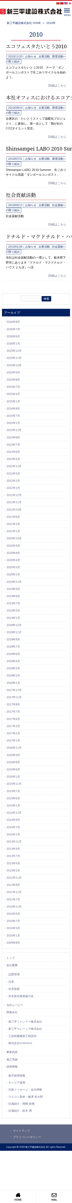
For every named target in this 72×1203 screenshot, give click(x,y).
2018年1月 (13, 683)
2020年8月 (13, 553)
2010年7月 (13, 921)
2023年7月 (13, 445)
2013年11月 (14, 842)
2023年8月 (13, 437)
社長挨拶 (14, 989)
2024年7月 (13, 416)
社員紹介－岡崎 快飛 (21, 1104)
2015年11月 (14, 784)
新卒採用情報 (16, 1076)
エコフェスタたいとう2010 (36, 46)
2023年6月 (13, 452)
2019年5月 (13, 610)
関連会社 (12, 1012)
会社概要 (12, 965)
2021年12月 (14, 495)
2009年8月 (13, 943)
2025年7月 (13, 387)
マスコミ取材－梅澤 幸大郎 (25, 1097)
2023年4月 (13, 459)
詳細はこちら (57, 86)
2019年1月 (13, 618)
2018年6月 (13, 654)
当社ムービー (14, 1005)
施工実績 (12, 1059)
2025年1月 (13, 401)
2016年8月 (13, 762)
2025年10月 (14, 365)
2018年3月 (13, 668)
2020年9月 (13, 546)
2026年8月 (13, 322)
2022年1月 (13, 488)
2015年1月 (13, 805)
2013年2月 (13, 870)
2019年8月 (13, 596)
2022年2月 (13, 481)
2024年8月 (13, 409)
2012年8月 (13, 885)
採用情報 (12, 1067)
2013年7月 (13, 856)
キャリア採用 (16, 1083)
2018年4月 (13, 661)
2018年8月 (13, 639)
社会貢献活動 (21, 195)
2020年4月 (13, 560)
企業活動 (44, 56)
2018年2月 (13, 675)
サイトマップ (21, 1131)
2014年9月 (13, 820)
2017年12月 (14, 690)
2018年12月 (14, 625)
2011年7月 (13, 899)
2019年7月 (13, 603)
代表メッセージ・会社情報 (25, 1090)
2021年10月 (14, 510)
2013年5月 (13, 863)
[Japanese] (70, 3)
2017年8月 (13, 704)
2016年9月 (13, 755)
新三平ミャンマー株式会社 (25, 1022)
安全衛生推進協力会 (21, 996)
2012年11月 (14, 878)
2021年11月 (14, 502)
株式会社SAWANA (20, 1043)
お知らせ (30, 56)
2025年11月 (14, 358)
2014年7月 (13, 827)
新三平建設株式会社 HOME (24, 23)
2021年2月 (13, 524)
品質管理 (14, 974)
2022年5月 (13, 473)
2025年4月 (13, 394)
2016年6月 (13, 769)
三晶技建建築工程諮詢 (22, 1036)
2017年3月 (13, 726)
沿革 (11, 982)
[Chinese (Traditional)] (62, 3)
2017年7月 (13, 712)
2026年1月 (13, 344)
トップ (10, 958)
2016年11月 (14, 748)
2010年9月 (13, 914)
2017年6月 (13, 719)
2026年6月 (13, 336)
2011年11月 (14, 892)
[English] (66, 3)
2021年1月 (13, 531)
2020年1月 (13, 574)
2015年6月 (13, 798)
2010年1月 (13, 935)
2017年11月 (14, 697)
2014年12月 (14, 813)
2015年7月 (13, 791)
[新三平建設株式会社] (31, 12)
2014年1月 (13, 834)
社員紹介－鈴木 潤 (20, 1111)
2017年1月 (13, 740)
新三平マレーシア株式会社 (25, 1029)
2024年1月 (13, 423)
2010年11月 (14, 907)
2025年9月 (13, 372)
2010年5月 (13, 928)
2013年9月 (13, 849)
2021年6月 (13, 517)
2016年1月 (13, 777)
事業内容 (12, 1052)
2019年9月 (13, 589)
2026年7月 (13, 329)
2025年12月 (14, 351)
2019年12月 (14, 582)
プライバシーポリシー (27, 1137)
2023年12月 (14, 430)
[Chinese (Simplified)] (58, 3)
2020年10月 (14, 538)
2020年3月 (13, 567)
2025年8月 (13, 380)
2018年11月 (14, 632)
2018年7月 (13, 647)
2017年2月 (13, 733)
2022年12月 (14, 466)
